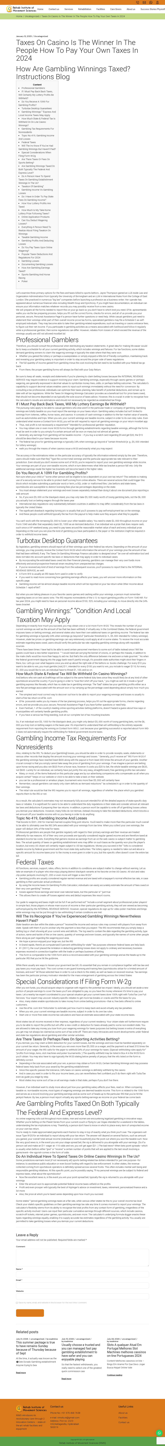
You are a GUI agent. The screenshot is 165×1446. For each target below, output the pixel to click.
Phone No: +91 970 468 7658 (65, 1412)
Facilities (122, 1417)
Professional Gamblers (33, 88)
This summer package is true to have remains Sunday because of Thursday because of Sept (36, 1348)
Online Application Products (36, 216)
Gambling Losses (30, 261)
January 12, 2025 (24, 36)
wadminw (52, 1339)
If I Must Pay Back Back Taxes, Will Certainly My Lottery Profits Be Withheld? (36, 95)
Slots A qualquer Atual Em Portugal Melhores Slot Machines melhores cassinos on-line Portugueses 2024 (126, 1350)
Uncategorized (32, 16)
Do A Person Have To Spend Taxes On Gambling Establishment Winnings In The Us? (35, 179)
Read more (21, 1373)
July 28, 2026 (113, 1339)
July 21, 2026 (22, 1339)
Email (19, 1280)
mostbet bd (59, 333)
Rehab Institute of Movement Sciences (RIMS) (82, 1443)
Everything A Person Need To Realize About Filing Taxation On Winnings (34, 230)
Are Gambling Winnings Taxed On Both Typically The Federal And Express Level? (36, 169)
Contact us (123, 1422)
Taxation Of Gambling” (33, 186)
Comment (20, 1246)
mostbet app (140, 421)
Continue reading (114, 1375)
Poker (25, 281)
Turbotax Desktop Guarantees (37, 108)
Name (19, 1269)
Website (20, 1291)
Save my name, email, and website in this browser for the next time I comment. (53, 1303)
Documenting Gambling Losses (37, 264)
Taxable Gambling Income (35, 237)
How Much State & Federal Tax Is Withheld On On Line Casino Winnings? (36, 122)
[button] (159, 1433)
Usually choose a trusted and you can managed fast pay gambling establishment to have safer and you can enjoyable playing (81, 1352)
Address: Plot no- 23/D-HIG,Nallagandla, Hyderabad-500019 (64, 1424)
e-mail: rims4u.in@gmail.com (64, 1417)
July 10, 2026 (68, 1339)
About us (123, 1412)
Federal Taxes (29, 142)
